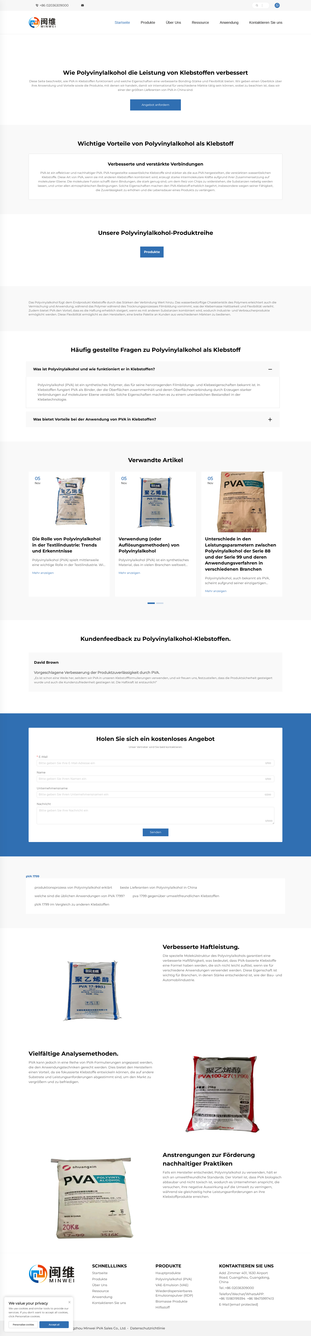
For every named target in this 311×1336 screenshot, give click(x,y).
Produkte (148, 22)
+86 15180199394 (232, 1299)
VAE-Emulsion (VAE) (172, 1285)
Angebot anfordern (155, 105)
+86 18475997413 (260, 1299)
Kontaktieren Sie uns (265, 22)
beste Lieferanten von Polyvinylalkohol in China (158, 888)
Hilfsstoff (163, 1307)
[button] (151, 603)
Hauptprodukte (168, 1273)
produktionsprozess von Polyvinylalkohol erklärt (73, 888)
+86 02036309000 (54, 5)
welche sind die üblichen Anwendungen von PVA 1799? (80, 896)
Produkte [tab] (152, 252)
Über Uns (173, 22)
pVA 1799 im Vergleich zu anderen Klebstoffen (72, 904)
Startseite (122, 22)
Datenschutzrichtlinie (147, 1328)
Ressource (200, 22)
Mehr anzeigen (43, 573)
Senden (155, 832)
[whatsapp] (277, 5)
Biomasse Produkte (172, 1301)
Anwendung (229, 22)
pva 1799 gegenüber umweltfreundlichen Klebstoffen (176, 896)
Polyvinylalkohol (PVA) (174, 1279)
